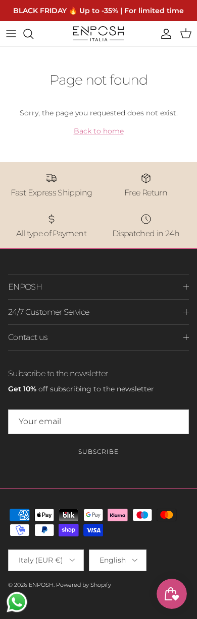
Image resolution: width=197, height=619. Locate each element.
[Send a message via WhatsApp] (17, 602)
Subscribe (98, 451)
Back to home (99, 130)
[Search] (33, 34)
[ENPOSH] (98, 33)
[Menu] (11, 34)
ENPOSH (41, 584)
